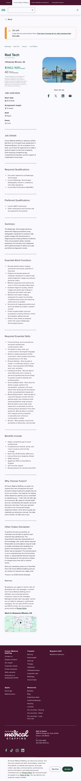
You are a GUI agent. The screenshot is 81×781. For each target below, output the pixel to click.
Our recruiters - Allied (35, 713)
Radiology (8, 46)
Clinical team (32, 680)
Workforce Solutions (57, 654)
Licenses (30, 707)
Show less (8, 581)
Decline (55, 769)
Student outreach (11, 660)
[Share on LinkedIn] (63, 95)
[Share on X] (55, 95)
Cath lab (30, 661)
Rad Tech (17, 46)
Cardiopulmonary (33, 670)
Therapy (30, 664)
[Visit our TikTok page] (11, 750)
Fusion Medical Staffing (21, 2)
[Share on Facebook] (48, 95)
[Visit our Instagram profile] (17, 750)
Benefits (30, 691)
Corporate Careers (58, 2)
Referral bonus (10, 694)
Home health (31, 658)
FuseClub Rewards (34, 700)
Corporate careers (11, 666)
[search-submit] (32, 10)
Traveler (30, 651)
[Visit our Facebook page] (6, 750)
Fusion (8, 2)
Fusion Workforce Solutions (40, 2)
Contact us (8, 656)
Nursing (30, 654)
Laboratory (31, 667)
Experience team (33, 697)
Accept (68, 769)
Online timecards (11, 669)
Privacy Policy (22, 608)
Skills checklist (10, 672)
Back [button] (10, 19)
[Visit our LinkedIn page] (22, 750)
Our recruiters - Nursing (35, 710)
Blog (29, 694)
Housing (30, 704)
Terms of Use (24, 775)
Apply (7, 687)
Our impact (9, 663)
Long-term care (32, 673)
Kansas (24, 46)
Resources (31, 687)
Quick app (8, 691)
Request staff (56, 651)
